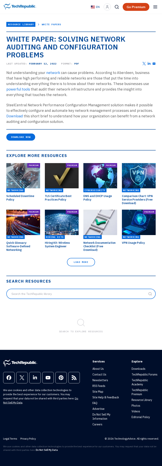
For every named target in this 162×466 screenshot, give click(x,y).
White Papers (51, 24)
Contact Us (99, 374)
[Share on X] (144, 63)
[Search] (116, 6)
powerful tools (18, 89)
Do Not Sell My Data (47, 449)
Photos (136, 405)
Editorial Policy (141, 417)
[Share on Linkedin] (149, 63)
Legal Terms (10, 438)
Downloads (138, 369)
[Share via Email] (154, 63)
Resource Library (21, 24)
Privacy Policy (28, 438)
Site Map (97, 391)
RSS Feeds (98, 386)
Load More (81, 262)
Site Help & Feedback (105, 397)
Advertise (98, 409)
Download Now (20, 136)
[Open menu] (155, 6)
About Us (98, 369)
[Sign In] (107, 6)
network (53, 72)
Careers (97, 424)
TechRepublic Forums (144, 374)
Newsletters (100, 380)
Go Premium (136, 7)
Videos (136, 411)
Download (14, 116)
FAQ (94, 403)
